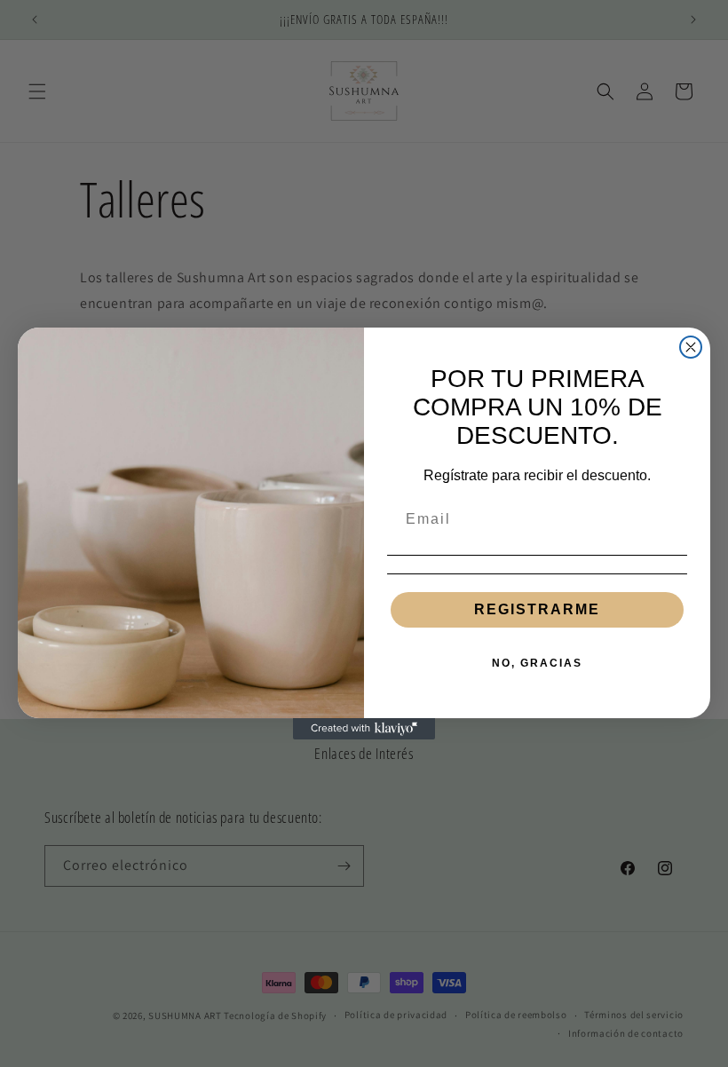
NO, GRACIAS (537, 663)
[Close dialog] (690, 347)
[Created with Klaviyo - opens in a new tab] (364, 728)
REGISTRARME (537, 609)
